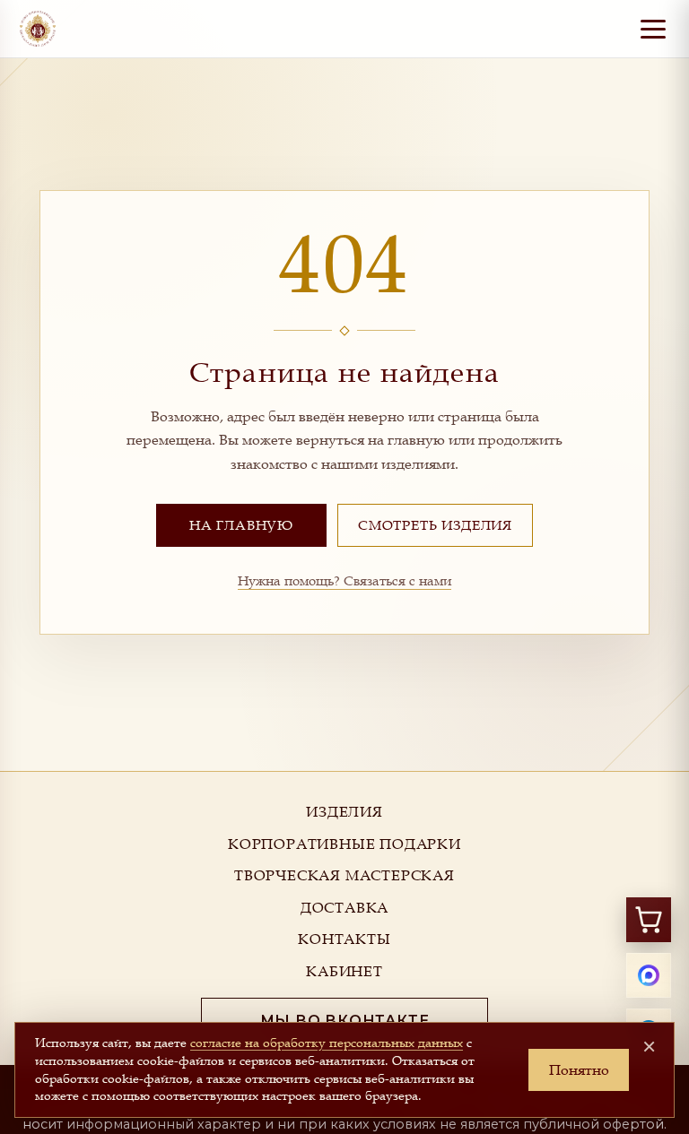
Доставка (344, 907)
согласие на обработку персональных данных (326, 1042)
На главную (241, 524)
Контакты (344, 939)
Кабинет (344, 971)
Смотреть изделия (435, 524)
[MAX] (648, 975)
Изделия (344, 811)
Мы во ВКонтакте (345, 1020)
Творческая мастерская (344, 875)
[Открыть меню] (653, 29)
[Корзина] (648, 919)
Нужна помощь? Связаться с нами (344, 580)
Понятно (579, 1069)
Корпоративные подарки (344, 844)
